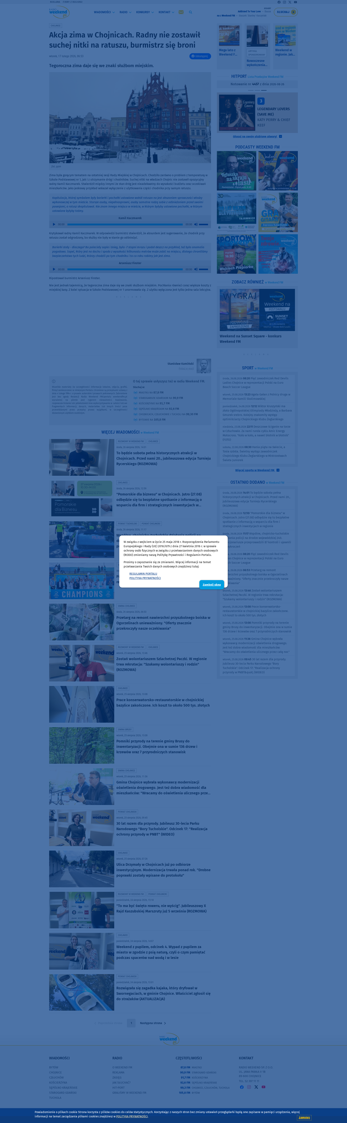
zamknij (304, 1117)
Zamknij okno (212, 584)
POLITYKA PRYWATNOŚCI (145, 578)
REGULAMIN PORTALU (143, 573)
